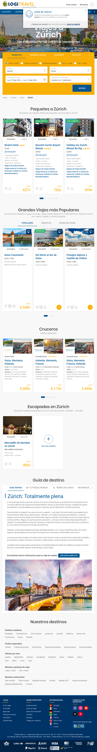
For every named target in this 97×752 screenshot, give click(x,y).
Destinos (18, 12)
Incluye (24, 437)
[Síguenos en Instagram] (81, 708)
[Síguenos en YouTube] (86, 708)
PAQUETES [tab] (17, 55)
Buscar (82, 88)
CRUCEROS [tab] (59, 55)
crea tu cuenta (73, 24)
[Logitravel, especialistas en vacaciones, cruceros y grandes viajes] (19, 4)
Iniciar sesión (78, 14)
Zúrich (30, 98)
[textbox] (26, 70)
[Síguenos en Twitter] (75, 714)
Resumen (11, 139)
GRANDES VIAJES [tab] (38, 55)
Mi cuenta (84, 5)
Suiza (22, 98)
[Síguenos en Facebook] (75, 708)
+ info (24, 139)
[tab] (42, 198)
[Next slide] (91, 55)
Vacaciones (6, 12)
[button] (26, 79)
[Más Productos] (94, 11)
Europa (13, 98)
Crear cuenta (71, 5)
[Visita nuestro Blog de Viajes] (83, 726)
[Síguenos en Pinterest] (81, 714)
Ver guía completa (69, 556)
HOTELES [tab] (76, 55)
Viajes (5, 98)
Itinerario (24, 249)
